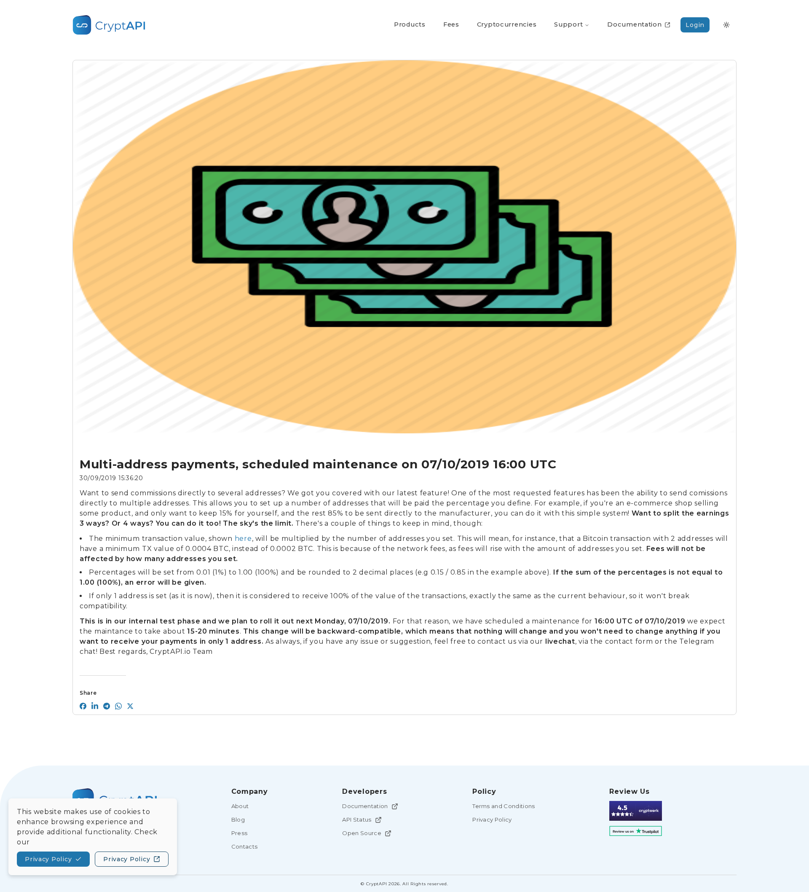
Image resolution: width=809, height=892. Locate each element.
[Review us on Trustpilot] (635, 831)
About (240, 806)
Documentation (365, 806)
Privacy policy (48, 859)
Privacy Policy (492, 819)
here (243, 539)
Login (695, 25)
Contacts (244, 846)
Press (239, 833)
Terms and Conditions (503, 806)
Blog (238, 819)
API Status (356, 819)
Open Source (361, 833)
